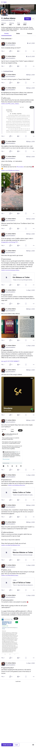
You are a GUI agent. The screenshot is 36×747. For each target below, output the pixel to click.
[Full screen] (20, 208)
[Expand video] (17, 208)
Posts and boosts (6, 38)
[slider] (12, 206)
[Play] (3, 208)
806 (2, 24)
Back (5, 2)
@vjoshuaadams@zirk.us (7, 20)
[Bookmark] (26, 51)
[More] (34, 51)
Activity (6, 33)
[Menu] (33, 18)
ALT (32, 132)
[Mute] (6, 208)
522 (10, 24)
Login (16, 744)
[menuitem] (12, 192)
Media (18, 33)
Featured (29, 33)
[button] (12, 192)
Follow (27, 19)
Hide (32, 107)
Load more (18, 681)
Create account (7, 744)
